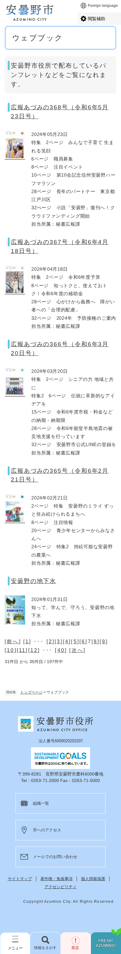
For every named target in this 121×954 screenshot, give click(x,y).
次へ (77, 650)
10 (10, 650)
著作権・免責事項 (56, 878)
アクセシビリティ (60, 886)
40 (61, 650)
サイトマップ (20, 878)
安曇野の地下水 (33, 581)
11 (22, 650)
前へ (13, 641)
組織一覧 (41, 803)
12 (34, 650)
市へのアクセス (47, 830)
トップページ (31, 692)
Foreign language (103, 5)
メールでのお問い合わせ (55, 856)
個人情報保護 (93, 878)
